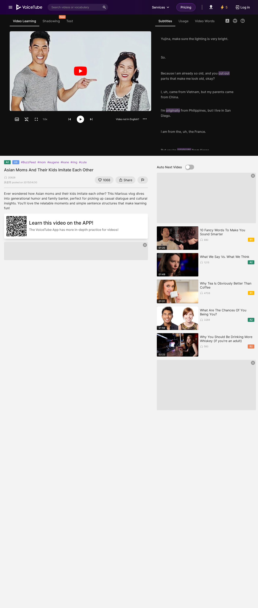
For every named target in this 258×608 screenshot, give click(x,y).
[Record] (241, 39)
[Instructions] (242, 20)
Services (158, 7)
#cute (83, 162)
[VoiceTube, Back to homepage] (29, 7)
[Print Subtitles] (235, 20)
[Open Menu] (10, 7)
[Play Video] (80, 71)
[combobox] (74, 7)
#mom (41, 162)
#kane (65, 162)
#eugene (53, 162)
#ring (74, 162)
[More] (145, 118)
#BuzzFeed (28, 162)
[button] (227, 21)
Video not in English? (127, 119)
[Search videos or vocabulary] (104, 7)
